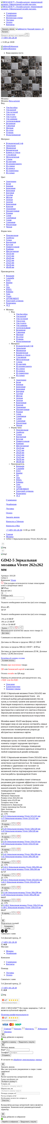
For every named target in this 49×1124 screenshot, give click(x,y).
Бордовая (10, 193)
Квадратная (11, 242)
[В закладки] (11, 627)
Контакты (10, 24)
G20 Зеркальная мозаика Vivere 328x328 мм (19, 831)
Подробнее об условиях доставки (13, 658)
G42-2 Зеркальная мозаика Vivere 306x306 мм (20, 869)
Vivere (8, 296)
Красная (9, 206)
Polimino (9, 292)
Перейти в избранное (10, 1122)
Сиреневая (10, 222)
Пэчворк (9, 132)
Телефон (5, 1052)
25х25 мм (10, 263)
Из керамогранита (14, 164)
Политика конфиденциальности (15, 1015)
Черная (9, 227)
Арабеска (10, 238)
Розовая (9, 213)
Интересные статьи (14, 18)
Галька (9, 240)
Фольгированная (13, 135)
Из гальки (10, 173)
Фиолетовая (11, 224)
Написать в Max (13, 526)
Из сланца (10, 166)
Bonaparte (10, 276)
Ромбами (10, 249)
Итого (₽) (5, 607)
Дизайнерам (11, 15)
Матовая (9, 128)
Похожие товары (13, 689)
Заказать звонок (8, 29)
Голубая (9, 195)
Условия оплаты (8, 660)
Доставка (10, 20)
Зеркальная (11, 146)
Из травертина (12, 171)
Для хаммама (11, 119)
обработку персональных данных (27, 1060)
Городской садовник (14, 301)
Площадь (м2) (7, 595)
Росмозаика (11, 303)
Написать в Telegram (15, 521)
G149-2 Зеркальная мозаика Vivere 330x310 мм (21, 907)
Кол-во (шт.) (6, 590)
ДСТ (8, 305)
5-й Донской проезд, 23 (34, 29)
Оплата (9, 22)
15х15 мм (10, 256)
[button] (24, 544)
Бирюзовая (10, 188)
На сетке (9, 130)
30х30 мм (10, 265)
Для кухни (10, 114)
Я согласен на (21, 1060)
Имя (3, 1050)
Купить (4, 628)
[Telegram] (6, 931)
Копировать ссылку (8, 927)
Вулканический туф (14, 143)
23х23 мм (10, 260)
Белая (8, 184)
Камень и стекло (13, 152)
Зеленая (9, 200)
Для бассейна (11, 107)
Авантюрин (11, 181)
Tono (8, 294)
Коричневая (11, 204)
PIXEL (9, 289)
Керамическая (12, 150)
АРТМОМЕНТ (12, 298)
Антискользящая (13, 121)
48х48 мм (10, 267)
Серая (8, 215)
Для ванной (11, 110)
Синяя (8, 220)
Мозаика (9, 951)
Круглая (9, 244)
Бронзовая (10, 190)
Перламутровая (12, 211)
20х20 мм (10, 258)
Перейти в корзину (9, 1042)
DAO (8, 280)
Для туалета (11, 117)
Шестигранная (12, 251)
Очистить (5, 1100)
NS (7, 285)
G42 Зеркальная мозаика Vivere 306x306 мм (19, 856)
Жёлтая (9, 197)
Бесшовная (10, 123)
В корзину (6, 824)
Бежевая (9, 186)
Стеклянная (11, 155)
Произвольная (12, 235)
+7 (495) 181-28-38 (9, 38)
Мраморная (11, 148)
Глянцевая (10, 126)
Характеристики (13, 686)
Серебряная (11, 218)
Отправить (6, 1055)
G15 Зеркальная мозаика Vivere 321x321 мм (19, 818)
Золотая (9, 202)
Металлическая (12, 157)
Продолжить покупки (26, 1042)
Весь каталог (14, 101)
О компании (11, 13)
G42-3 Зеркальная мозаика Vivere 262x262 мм (20, 882)
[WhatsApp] (2, 931)
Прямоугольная (12, 247)
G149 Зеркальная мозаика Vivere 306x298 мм (20, 895)
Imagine (9, 283)
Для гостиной (12, 112)
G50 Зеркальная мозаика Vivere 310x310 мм (19, 844)
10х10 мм (10, 253)
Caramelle (10, 278)
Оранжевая (11, 209)
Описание (10, 684)
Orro (8, 287)
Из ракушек (11, 161)
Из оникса (10, 168)
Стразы (9, 159)
